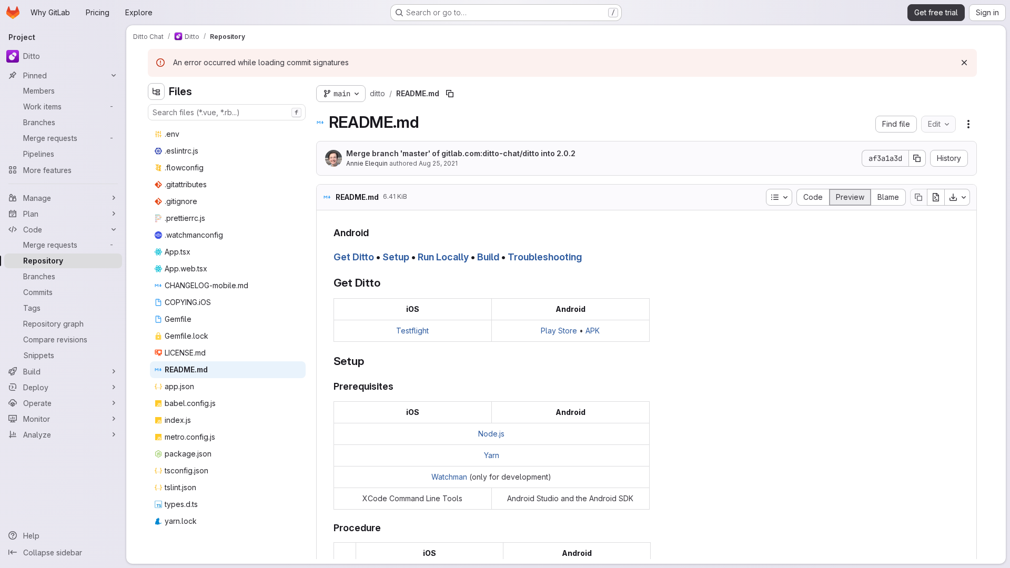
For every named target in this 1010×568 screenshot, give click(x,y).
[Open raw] (935, 197)
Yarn (491, 455)
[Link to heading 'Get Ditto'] (386, 282)
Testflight (412, 330)
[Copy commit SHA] (917, 158)
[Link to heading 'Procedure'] (386, 527)
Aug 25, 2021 (438, 163)
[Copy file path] (449, 93)
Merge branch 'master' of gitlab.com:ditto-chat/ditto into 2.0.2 (460, 153)
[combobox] (227, 112)
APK (592, 330)
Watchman (449, 476)
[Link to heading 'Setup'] (369, 361)
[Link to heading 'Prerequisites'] (398, 386)
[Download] (957, 197)
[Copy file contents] (918, 197)
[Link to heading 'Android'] (374, 232)
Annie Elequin (367, 163)
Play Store (559, 330)
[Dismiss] (964, 62)
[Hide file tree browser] (156, 91)
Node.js (491, 433)
